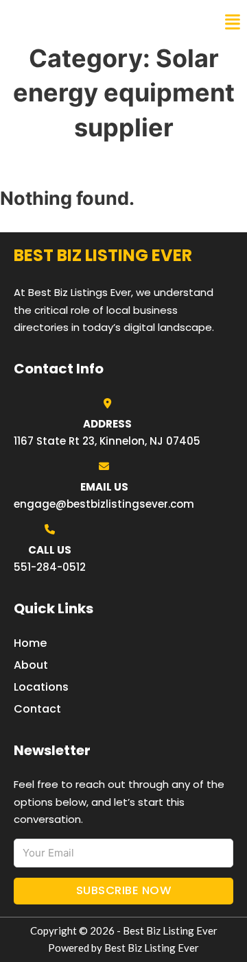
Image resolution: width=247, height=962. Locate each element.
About (31, 665)
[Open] (232, 22)
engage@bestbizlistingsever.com (104, 504)
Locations (41, 687)
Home (30, 643)
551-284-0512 (50, 567)
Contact (37, 709)
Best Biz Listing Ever (82, 22)
